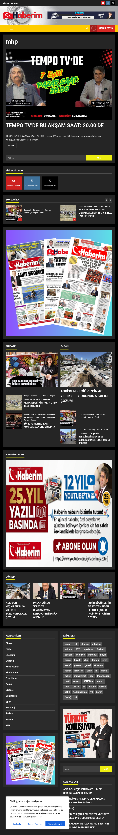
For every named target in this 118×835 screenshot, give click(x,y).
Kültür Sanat (29, 417)
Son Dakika (44, 206)
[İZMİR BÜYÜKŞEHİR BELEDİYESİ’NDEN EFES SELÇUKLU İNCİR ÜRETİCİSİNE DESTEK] (100, 591)
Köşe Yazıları (12, 666)
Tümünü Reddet (34, 824)
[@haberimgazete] (103, 3)
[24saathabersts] (113, 3)
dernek (95, 660)
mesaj (104, 670)
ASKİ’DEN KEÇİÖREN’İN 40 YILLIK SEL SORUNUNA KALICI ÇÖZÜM (84, 396)
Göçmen (98, 665)
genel (88, 665)
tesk (67, 686)
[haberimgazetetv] (108, 3)
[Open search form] (87, 28)
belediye (80, 654)
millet (68, 676)
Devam (12, 145)
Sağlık (9, 684)
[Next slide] (110, 200)
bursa (68, 660)
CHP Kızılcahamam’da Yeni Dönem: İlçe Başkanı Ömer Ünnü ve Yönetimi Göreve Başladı (68, 213)
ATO (78, 649)
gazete (77, 665)
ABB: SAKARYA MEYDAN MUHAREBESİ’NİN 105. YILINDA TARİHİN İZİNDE (14, 213)
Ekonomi (41, 414)
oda (92, 676)
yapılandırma (80, 692)
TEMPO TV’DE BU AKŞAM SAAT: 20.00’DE (55, 125)
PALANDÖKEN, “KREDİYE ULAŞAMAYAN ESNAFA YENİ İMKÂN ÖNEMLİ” (45, 610)
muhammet (80, 676)
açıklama (88, 649)
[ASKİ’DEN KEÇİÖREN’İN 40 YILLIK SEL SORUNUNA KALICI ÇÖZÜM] (86, 369)
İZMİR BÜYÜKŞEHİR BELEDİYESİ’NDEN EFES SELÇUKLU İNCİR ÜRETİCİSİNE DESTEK (68, 436)
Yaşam (52, 206)
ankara (68, 649)
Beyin (103, 654)
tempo (100, 681)
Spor (8, 701)
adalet (68, 644)
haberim (78, 670)
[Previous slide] (106, 200)
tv (84, 686)
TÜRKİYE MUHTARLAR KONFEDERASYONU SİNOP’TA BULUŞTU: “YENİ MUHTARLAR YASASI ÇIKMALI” (14, 421)
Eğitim (33, 414)
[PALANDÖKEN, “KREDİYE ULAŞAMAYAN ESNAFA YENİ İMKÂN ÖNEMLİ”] (45, 591)
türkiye (92, 686)
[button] (4, 28)
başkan (68, 654)
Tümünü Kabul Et (55, 824)
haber (68, 670)
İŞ (76, 697)
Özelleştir (17, 824)
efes (104, 660)
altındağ (96, 644)
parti (67, 681)
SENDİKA (88, 681)
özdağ (68, 697)
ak (76, 644)
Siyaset (88, 206)
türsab (102, 686)
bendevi (92, 654)
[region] (37, 812)
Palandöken (103, 676)
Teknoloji (51, 417)
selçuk (76, 681)
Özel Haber (11, 678)
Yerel (106, 206)
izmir (89, 670)
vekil (67, 692)
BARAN (100, 649)
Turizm (27, 420)
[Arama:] (46, 157)
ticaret (76, 686)
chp (86, 660)
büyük (77, 660)
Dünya (26, 206)
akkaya (85, 644)
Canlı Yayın (106, 28)
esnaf (68, 665)
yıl (91, 692)
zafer (99, 692)
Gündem (34, 206)
